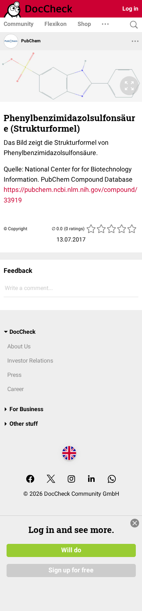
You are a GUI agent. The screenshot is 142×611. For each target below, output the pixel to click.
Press (14, 374)
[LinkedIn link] (91, 479)
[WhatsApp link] (112, 479)
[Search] (132, 25)
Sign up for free (71, 570)
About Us (19, 346)
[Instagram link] (71, 479)
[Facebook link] (30, 479)
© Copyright (15, 228)
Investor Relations (30, 360)
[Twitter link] (51, 479)
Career (15, 389)
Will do (71, 550)
